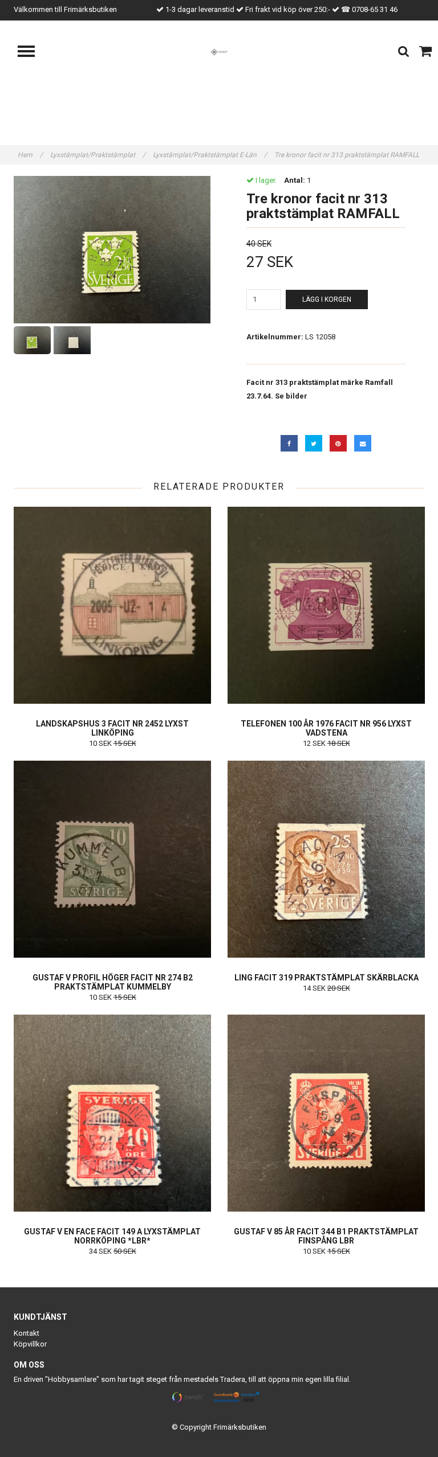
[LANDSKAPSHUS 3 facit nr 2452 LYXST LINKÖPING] (112, 605)
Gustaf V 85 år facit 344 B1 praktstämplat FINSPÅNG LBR (326, 1236)
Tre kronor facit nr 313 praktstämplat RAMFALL (347, 155)
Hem (30, 155)
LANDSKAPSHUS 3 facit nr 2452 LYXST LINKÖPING (112, 728)
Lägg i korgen (326, 299)
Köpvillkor (30, 1344)
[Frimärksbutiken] (219, 51)
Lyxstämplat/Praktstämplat (97, 155)
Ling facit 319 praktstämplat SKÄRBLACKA (326, 977)
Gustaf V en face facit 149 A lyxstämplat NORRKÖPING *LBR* (112, 1236)
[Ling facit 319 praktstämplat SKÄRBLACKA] (326, 859)
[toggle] (32, 53)
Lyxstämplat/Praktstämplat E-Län (210, 155)
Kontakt (26, 1333)
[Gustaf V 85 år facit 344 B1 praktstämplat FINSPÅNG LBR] (326, 1113)
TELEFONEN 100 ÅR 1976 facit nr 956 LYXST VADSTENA (326, 728)
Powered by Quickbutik (219, 1436)
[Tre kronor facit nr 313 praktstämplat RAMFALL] (112, 249)
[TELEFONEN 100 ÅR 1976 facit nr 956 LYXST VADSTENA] (326, 605)
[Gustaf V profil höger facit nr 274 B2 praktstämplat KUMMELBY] (112, 859)
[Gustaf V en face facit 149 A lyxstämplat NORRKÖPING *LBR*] (112, 1113)
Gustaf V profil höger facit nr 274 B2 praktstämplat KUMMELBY (113, 982)
